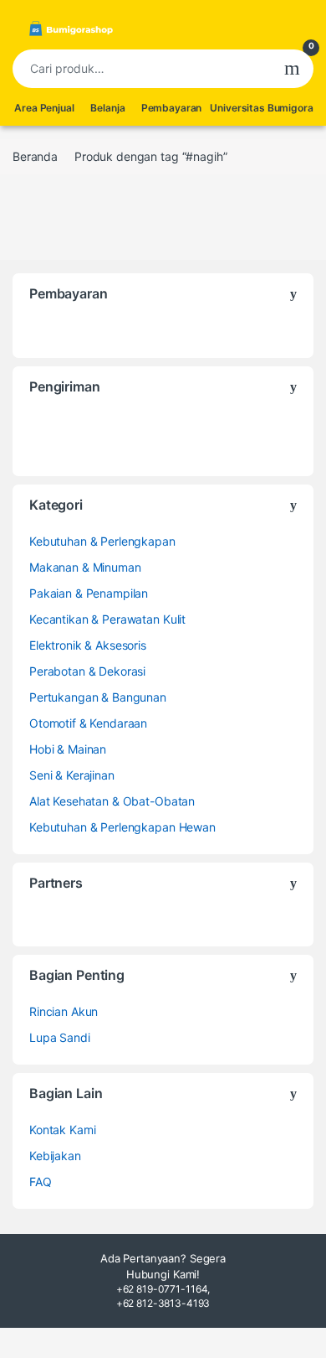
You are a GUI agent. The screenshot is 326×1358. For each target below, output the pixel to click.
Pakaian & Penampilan (88, 593)
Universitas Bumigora (261, 107)
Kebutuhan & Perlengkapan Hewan (122, 827)
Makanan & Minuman (85, 567)
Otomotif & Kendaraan (88, 723)
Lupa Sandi (59, 1037)
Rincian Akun (63, 1011)
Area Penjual (44, 107)
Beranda (35, 156)
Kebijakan (55, 1155)
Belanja (107, 107)
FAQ (40, 1181)
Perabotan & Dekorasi (87, 671)
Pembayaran (171, 107)
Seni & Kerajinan (72, 775)
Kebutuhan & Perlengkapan (102, 541)
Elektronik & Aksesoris (87, 645)
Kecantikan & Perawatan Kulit (107, 619)
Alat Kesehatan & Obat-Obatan (112, 801)
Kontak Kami (62, 1129)
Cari (292, 68)
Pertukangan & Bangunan (97, 697)
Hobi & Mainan (67, 749)
